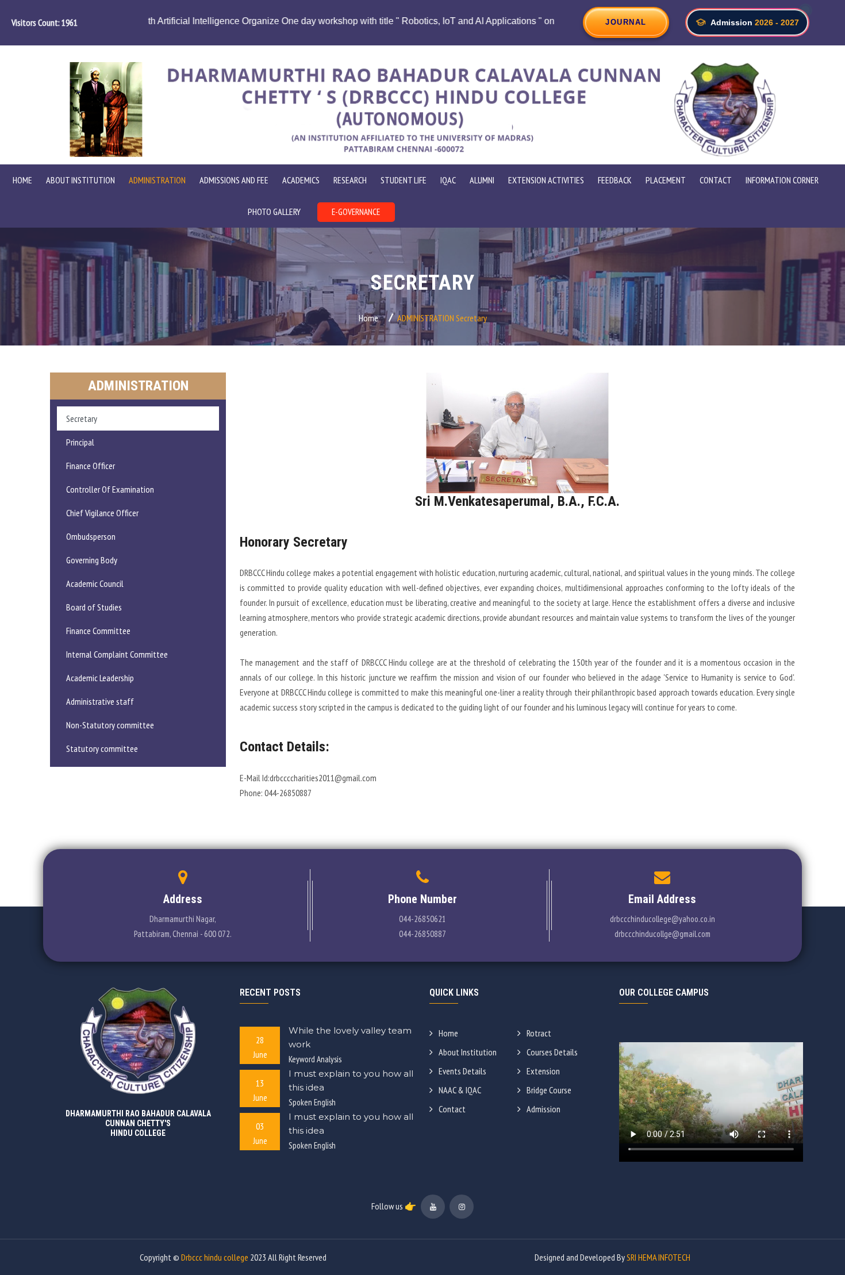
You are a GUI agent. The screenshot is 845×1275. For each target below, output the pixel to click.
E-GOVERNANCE (356, 211)
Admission (543, 1109)
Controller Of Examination (110, 489)
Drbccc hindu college (214, 1257)
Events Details (462, 1071)
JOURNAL (626, 22)
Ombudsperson (91, 536)
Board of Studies (94, 607)
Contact (716, 180)
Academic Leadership (100, 677)
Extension (543, 1071)
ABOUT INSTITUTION (80, 180)
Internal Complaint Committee (117, 654)
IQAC (448, 180)
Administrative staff (100, 701)
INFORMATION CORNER (782, 180)
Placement (666, 180)
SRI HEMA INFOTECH (658, 1257)
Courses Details (552, 1052)
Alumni (482, 180)
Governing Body (91, 560)
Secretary (81, 418)
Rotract (539, 1033)
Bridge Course (549, 1090)
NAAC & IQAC (460, 1090)
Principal (80, 442)
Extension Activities (546, 180)
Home (22, 180)
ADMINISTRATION (157, 180)
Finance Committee (98, 630)
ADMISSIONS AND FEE (233, 180)
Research (350, 180)
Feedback (615, 180)
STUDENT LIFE (404, 180)
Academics (301, 180)
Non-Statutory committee (110, 725)
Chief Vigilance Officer (102, 513)
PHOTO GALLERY (274, 211)
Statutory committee (102, 748)
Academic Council (95, 583)
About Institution (468, 1052)
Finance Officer (90, 465)
